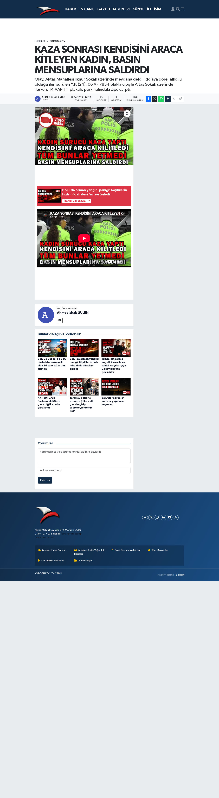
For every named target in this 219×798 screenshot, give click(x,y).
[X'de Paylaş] (154, 99)
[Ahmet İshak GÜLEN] (46, 314)
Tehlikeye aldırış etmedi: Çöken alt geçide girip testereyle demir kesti (81, 404)
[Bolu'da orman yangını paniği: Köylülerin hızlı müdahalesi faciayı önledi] (84, 347)
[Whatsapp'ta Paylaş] (161, 99)
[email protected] (71, 533)
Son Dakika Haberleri (52, 560)
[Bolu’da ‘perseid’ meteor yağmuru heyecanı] (116, 386)
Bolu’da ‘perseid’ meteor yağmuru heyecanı (112, 401)
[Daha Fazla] (168, 99)
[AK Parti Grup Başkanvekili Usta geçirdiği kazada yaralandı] (52, 386)
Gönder (45, 480)
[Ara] (178, 9)
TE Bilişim (179, 574)
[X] (151, 517)
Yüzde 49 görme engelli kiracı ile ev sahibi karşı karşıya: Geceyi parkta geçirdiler (114, 365)
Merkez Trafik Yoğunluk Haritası (89, 552)
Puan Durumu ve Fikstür (128, 550)
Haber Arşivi (85, 560)
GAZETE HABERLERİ (113, 9)
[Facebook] (145, 517)
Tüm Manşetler (160, 550)
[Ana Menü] (182, 9)
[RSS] (176, 517)
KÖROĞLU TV (57, 41)
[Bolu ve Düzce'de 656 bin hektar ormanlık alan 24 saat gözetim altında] (52, 347)
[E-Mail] (60, 320)
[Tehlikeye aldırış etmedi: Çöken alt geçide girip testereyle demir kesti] (84, 386)
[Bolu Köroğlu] (47, 9)
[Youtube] (169, 517)
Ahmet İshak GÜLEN (72, 312)
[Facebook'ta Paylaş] (148, 99)
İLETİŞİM (154, 9)
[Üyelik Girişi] (173, 9)
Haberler (40, 41)
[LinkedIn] (163, 517)
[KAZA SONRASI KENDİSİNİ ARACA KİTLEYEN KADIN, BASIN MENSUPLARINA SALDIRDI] (84, 136)
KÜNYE (138, 9)
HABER (70, 9)
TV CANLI (86, 9)
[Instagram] (157, 517)
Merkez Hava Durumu (54, 550)
